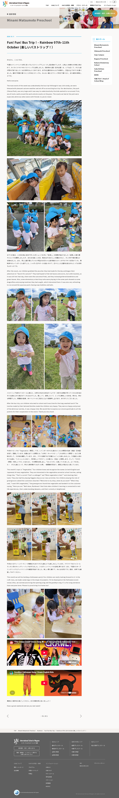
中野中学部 (75, 755)
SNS (91, 2)
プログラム (32, 767)
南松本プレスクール (58, 749)
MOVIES (48, 786)
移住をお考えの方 (101, 2)
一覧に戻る (44, 716)
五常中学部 (55, 755)
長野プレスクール (77, 745)
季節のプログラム (95, 5)
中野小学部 (75, 752)
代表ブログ (49, 770)
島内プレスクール (57, 745)
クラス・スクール (82, 5)
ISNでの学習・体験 (68, 5)
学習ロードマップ (33, 770)
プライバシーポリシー (99, 763)
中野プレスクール (77, 749)
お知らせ (48, 767)
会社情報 (16, 770)
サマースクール (50, 773)
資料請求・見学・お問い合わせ (26, 748)
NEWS (96, 75)
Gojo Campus (99, 55)
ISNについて (55, 5)
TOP (47, 5)
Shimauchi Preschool (102, 51)
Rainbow (39, 730)
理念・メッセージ (18, 767)
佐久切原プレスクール (98, 745)
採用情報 (48, 783)
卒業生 (30, 773)
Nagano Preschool (101, 59)
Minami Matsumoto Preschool (26, 730)
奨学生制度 (49, 777)
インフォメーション (110, 5)
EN (111, 2)
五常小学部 (55, 752)
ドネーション (49, 780)
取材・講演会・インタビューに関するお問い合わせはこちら (27, 753)
